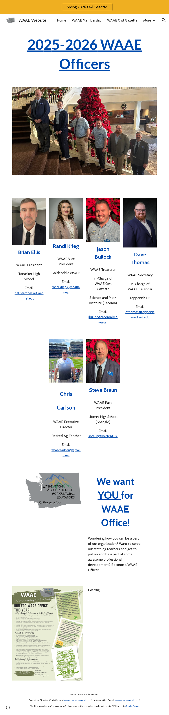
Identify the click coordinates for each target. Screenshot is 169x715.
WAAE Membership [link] (86, 20)
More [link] (147, 20)
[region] (84, 7)
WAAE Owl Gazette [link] (122, 20)
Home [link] (61, 20)
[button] (163, 20)
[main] (84, 54)
